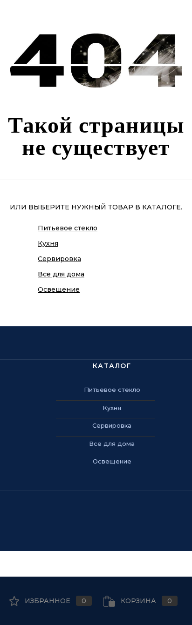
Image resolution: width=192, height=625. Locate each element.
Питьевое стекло (67, 228)
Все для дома (61, 274)
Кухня (48, 243)
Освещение (59, 289)
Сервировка (59, 259)
